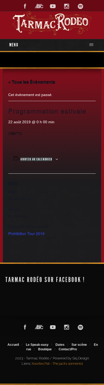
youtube (52, 6)
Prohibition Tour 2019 (26, 233)
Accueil (13, 345)
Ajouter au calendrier (36, 159)
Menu (13, 44)
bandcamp (38, 6)
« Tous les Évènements (31, 82)
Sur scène (79, 345)
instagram (66, 6)
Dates (60, 345)
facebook (25, 6)
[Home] (52, 23)
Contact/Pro (68, 349)
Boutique (45, 349)
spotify (80, 6)
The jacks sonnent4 (68, 364)
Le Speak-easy (37, 345)
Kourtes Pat (41, 364)
